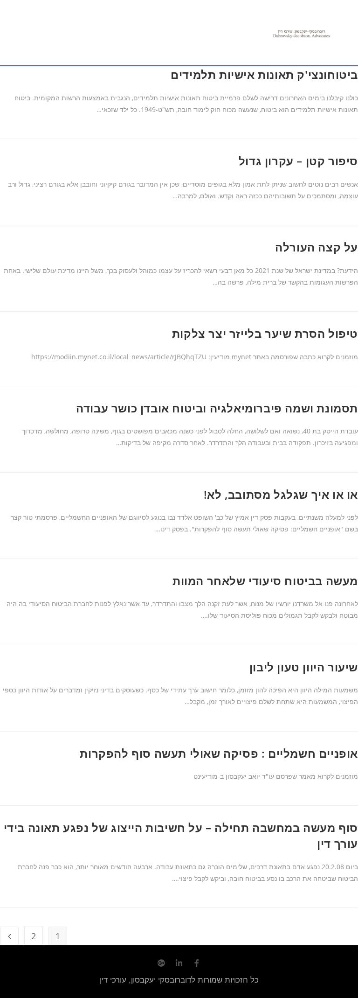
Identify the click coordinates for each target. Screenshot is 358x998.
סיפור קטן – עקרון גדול (298, 160)
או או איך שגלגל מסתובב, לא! (281, 494)
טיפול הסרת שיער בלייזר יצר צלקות (265, 333)
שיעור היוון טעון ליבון (303, 667)
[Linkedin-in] (179, 963)
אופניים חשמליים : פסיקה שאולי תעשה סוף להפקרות (219, 753)
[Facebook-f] (196, 963)
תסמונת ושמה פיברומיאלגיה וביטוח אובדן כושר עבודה (217, 408)
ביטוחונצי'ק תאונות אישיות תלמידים (264, 74)
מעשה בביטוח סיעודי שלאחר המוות (265, 580)
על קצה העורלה (316, 247)
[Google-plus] (161, 963)
